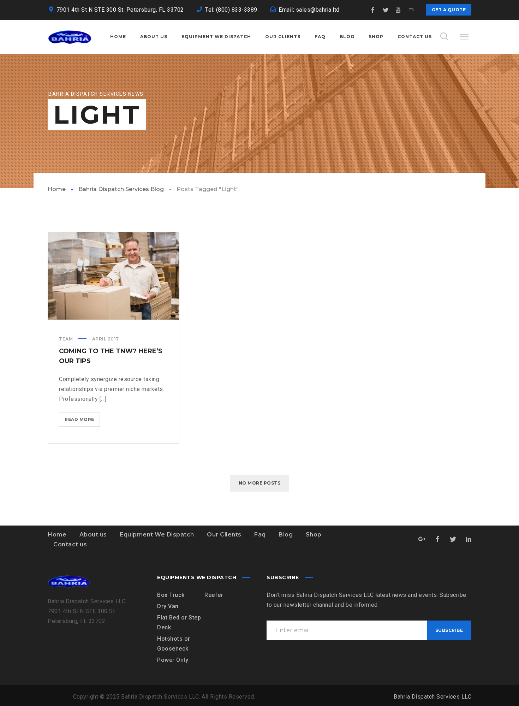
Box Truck (171, 595)
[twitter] (386, 10)
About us (93, 534)
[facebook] (373, 10)
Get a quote (449, 9)
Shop (314, 534)
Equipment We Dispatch (157, 534)
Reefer (213, 595)
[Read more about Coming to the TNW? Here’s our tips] (113, 275)
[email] (411, 10)
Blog (286, 534)
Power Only (172, 660)
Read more (82, 421)
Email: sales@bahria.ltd (309, 9)
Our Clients (224, 534)
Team (66, 339)
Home (57, 189)
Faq (260, 534)
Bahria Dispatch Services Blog (121, 189)
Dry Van (168, 606)
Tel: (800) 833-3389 (231, 9)
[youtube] (398, 10)
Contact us (70, 544)
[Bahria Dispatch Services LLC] (70, 37)
